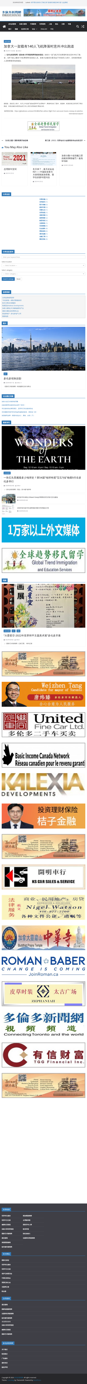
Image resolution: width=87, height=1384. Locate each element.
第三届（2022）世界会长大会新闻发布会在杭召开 (64, 140)
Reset (18, 279)
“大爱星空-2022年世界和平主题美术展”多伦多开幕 (32, 635)
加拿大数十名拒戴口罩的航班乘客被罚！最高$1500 (72, 158)
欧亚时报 (26, 1229)
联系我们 (5, 1354)
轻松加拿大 (26, 1234)
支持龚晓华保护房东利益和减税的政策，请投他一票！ (19, 412)
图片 (9, 29)
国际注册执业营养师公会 (10, 311)
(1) (43, 202)
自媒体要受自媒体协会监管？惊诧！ (13, 405)
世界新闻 (42, 24)
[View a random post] (82, 26)
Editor (19, 51)
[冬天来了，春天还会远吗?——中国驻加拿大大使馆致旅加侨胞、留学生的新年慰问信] (43, 153)
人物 (50, 24)
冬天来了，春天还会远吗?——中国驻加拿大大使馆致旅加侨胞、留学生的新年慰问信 (43, 173)
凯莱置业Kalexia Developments (13, 306)
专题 (69, 24)
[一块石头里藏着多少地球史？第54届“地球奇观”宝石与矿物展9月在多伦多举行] (43, 448)
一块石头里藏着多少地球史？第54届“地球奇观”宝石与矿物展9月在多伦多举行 (42, 479)
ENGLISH (44, 29)
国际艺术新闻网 (7, 1234)
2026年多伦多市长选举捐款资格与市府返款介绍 (47, 2)
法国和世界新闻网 (29, 1238)
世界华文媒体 (6, 1216)
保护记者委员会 (7, 1274)
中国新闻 (33, 24)
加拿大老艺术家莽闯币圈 (10, 401)
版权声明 (5, 1367)
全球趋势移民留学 (8, 298)
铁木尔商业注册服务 (9, 303)
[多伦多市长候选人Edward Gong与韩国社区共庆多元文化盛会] (8, 498)
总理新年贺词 (10, 169)
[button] (36, 29)
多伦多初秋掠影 (12, 378)
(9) (43, 215)
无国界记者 (5, 1287)
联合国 (4, 1291)
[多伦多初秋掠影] (43, 349)
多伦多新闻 (12, 24)
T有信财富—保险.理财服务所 (12, 300)
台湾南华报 (26, 1220)
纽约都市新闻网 (7, 1247)
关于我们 (5, 1349)
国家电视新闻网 (7, 1309)
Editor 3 (19, 383)
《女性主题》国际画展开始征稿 (16, 140)
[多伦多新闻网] (4, 26)
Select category (7, 270)
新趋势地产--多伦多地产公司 (11, 314)
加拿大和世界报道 (8, 1229)
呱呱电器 (5, 316)
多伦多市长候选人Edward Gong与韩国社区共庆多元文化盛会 (37, 497)
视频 (16, 29)
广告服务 (5, 1358)
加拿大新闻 (23, 24)
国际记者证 (5, 1260)
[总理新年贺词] (14, 153)
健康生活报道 (6, 1225)
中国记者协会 (6, 1278)
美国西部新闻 (6, 1242)
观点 (56, 24)
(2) (43, 199)
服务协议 (5, 1363)
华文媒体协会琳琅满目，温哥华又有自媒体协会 (17, 408)
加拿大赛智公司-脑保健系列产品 (13, 308)
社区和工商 (25, 29)
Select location (7, 262)
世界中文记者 (6, 1220)
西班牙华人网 (27, 1225)
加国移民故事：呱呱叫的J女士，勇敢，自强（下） (18, 415)
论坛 (33, 29)
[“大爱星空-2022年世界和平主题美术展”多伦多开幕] (43, 606)
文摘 (63, 24)
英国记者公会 (6, 1282)
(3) (43, 236)
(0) (43, 220)
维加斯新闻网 (27, 1216)
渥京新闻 (5, 1238)
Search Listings (8, 279)
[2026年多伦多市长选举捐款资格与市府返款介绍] (8, 509)
